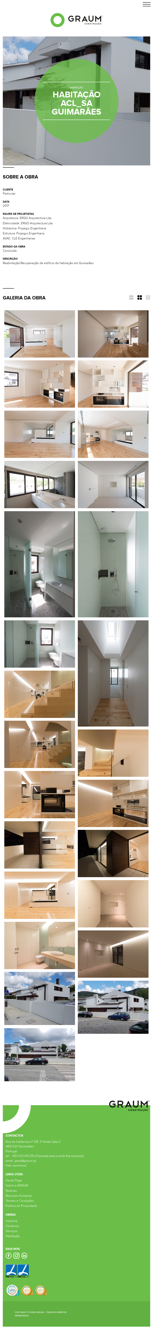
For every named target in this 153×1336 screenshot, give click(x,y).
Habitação (13, 1236)
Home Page (14, 1180)
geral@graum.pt (25, 1161)
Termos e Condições (20, 1201)
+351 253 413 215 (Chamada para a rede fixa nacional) (47, 1156)
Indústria (11, 1221)
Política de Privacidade (21, 1206)
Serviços (11, 1231)
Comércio (12, 1226)
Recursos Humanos (19, 1196)
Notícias (11, 1191)
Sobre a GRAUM (17, 1185)
